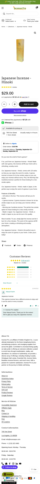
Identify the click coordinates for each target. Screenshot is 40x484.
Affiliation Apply (6, 408)
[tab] (11, 135)
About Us (5, 376)
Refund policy (6, 384)
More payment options (20, 115)
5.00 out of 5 (25, 260)
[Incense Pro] (19, 8)
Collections (11, 26)
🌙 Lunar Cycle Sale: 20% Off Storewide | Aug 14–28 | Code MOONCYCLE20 (20, 2)
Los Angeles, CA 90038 (9, 435)
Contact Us (5, 413)
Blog (3, 411)
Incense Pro (17, 476)
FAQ (3, 419)
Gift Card (5, 390)
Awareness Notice (8, 378)
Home (3, 26)
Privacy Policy (6, 381)
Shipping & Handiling (8, 416)
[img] (6, 289)
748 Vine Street (7, 431)
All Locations (6, 422)
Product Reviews (7, 392)
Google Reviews (7, 395)
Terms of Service (7, 387)
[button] (36, 8)
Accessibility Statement (9, 405)
